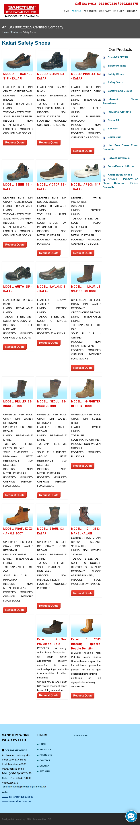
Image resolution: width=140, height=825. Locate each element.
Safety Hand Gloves (120, 90)
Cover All (113, 120)
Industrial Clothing (119, 111)
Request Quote (14, 142)
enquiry (118, 11)
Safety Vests (115, 82)
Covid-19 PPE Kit (118, 57)
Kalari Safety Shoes (120, 174)
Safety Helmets (117, 65)
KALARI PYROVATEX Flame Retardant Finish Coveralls (120, 183)
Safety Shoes (116, 74)
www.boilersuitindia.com (17, 796)
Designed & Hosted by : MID (17, 819)
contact (105, 11)
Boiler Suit (114, 136)
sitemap (132, 11)
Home (65, 11)
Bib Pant (113, 128)
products (90, 11)
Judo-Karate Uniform (121, 166)
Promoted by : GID (42, 819)
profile (76, 11)
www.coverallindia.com (16, 801)
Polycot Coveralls (119, 157)
